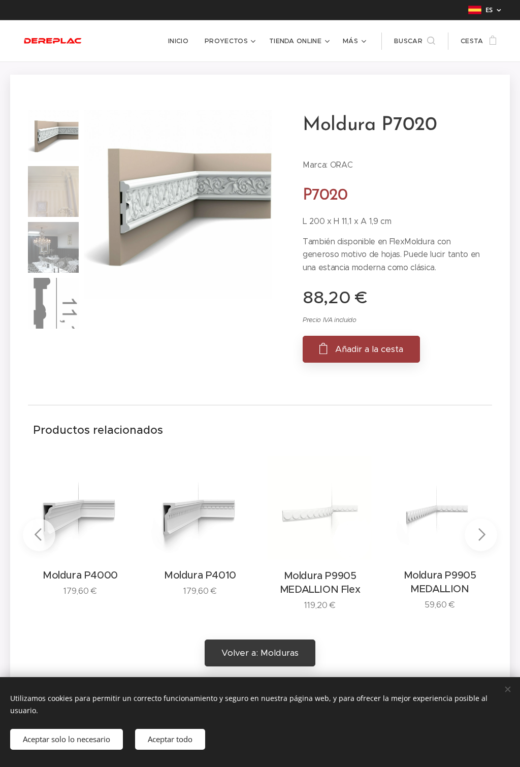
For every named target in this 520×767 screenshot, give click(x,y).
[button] (414, 41)
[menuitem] (181, 41)
